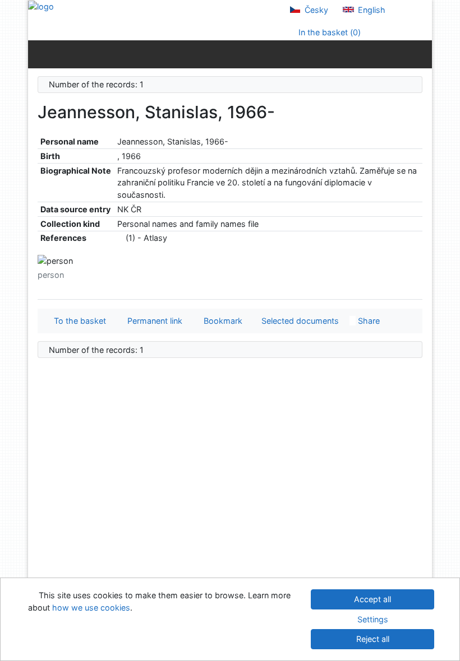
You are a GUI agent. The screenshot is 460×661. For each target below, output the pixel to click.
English (370, 10)
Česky (315, 10)
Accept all (372, 599)
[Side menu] (39, 54)
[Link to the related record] (120, 238)
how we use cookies (91, 607)
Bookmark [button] (220, 320)
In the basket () (328, 32)
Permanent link (152, 320)
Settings (372, 619)
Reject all (372, 639)
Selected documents (299, 320)
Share (368, 320)
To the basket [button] (77, 320)
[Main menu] (421, 54)
